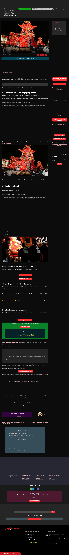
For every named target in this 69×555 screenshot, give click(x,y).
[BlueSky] (22, 539)
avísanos (19, 416)
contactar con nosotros (38, 83)
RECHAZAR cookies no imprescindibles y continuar (42, 8)
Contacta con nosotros (18, 402)
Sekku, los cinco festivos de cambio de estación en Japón (54, 477)
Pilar (44, 414)
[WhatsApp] (38, 55)
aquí (22, 439)
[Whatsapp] (5, 539)
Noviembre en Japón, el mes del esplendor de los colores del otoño (27, 477)
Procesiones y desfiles (7, 72)
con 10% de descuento (20, 442)
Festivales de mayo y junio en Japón (59, 29)
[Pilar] (40, 414)
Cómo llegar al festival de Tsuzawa (59, 31)
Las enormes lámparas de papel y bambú (59, 25)
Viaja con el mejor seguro (21, 58)
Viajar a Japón (5, 18)
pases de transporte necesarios (35, 358)
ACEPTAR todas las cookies (25, 8)
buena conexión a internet (15, 358)
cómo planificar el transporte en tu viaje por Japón (18, 297)
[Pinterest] (15, 539)
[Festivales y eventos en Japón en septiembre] (14, 470)
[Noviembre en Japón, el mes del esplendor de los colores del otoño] (27, 470)
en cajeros (21, 435)
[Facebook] (46, 55)
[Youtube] (17, 539)
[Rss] (13, 539)
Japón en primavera (11, 18)
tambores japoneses (7, 143)
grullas (3, 99)
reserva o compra (19, 334)
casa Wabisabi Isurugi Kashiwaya (20, 346)
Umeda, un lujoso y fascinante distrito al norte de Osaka (41, 477)
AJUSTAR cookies (58, 8)
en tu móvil (17, 450)
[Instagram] (7, 539)
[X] (43, 55)
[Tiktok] (20, 539)
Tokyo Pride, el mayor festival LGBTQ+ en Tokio (37, 422)
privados (16, 437)
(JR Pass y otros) (14, 446)
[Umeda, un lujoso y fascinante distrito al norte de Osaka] (41, 470)
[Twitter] (11, 539)
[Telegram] (41, 55)
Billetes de (12, 448)
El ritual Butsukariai (58, 27)
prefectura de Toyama (44, 79)
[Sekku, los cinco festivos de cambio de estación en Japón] (54, 470)
